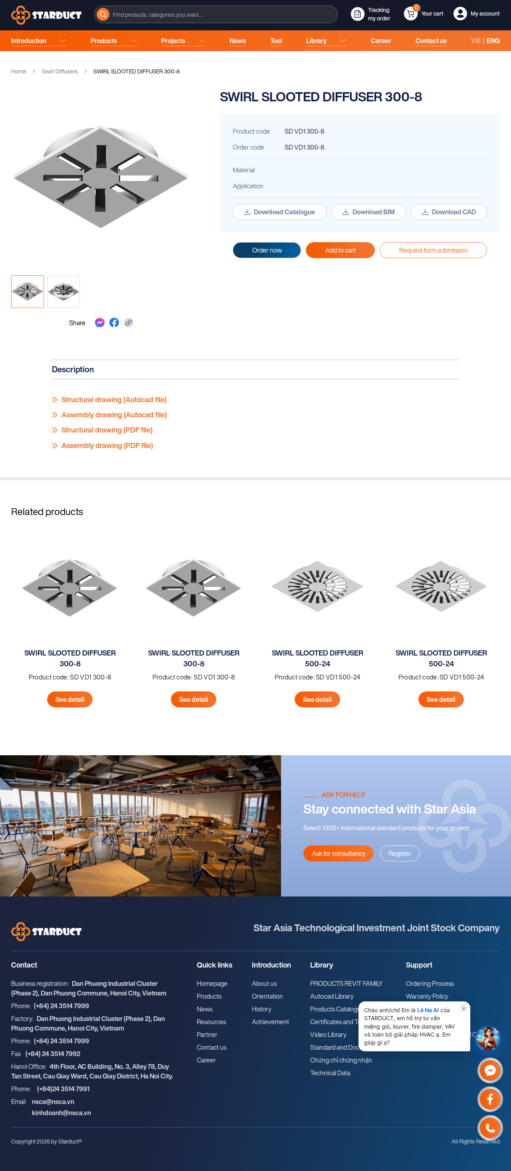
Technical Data (330, 1073)
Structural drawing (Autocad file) (113, 399)
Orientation (267, 996)
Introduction (28, 40)
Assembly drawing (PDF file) (107, 445)
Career (381, 40)
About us (264, 983)
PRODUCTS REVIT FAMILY (346, 983)
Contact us (431, 40)
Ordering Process (430, 983)
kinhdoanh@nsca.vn (61, 1113)
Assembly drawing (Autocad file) (114, 415)
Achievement (270, 1022)
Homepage (212, 983)
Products (104, 40)
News (238, 40)
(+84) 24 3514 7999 (61, 1006)
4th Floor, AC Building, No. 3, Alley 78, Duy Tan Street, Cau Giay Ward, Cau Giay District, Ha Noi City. (92, 1071)
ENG (493, 40)
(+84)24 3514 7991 (63, 1089)
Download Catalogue (284, 212)
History (261, 1009)
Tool (276, 40)
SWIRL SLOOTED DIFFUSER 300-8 (70, 658)
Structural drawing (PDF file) (107, 430)
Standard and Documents (345, 1047)
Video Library (328, 1034)
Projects (173, 40)
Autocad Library (332, 996)
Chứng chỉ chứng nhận (341, 1060)
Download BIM (374, 212)
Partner (207, 1034)
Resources (211, 1022)
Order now (267, 250)
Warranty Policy (427, 996)
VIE (476, 40)
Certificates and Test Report (348, 1022)
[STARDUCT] (46, 15)
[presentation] (216, 14)
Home (18, 71)
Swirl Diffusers (60, 71)
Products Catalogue (337, 1009)
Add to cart (340, 250)
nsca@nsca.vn (53, 1101)
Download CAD (454, 212)
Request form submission (433, 250)
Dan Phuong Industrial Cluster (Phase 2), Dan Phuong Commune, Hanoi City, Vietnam (88, 988)
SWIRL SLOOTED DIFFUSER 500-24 (317, 658)
